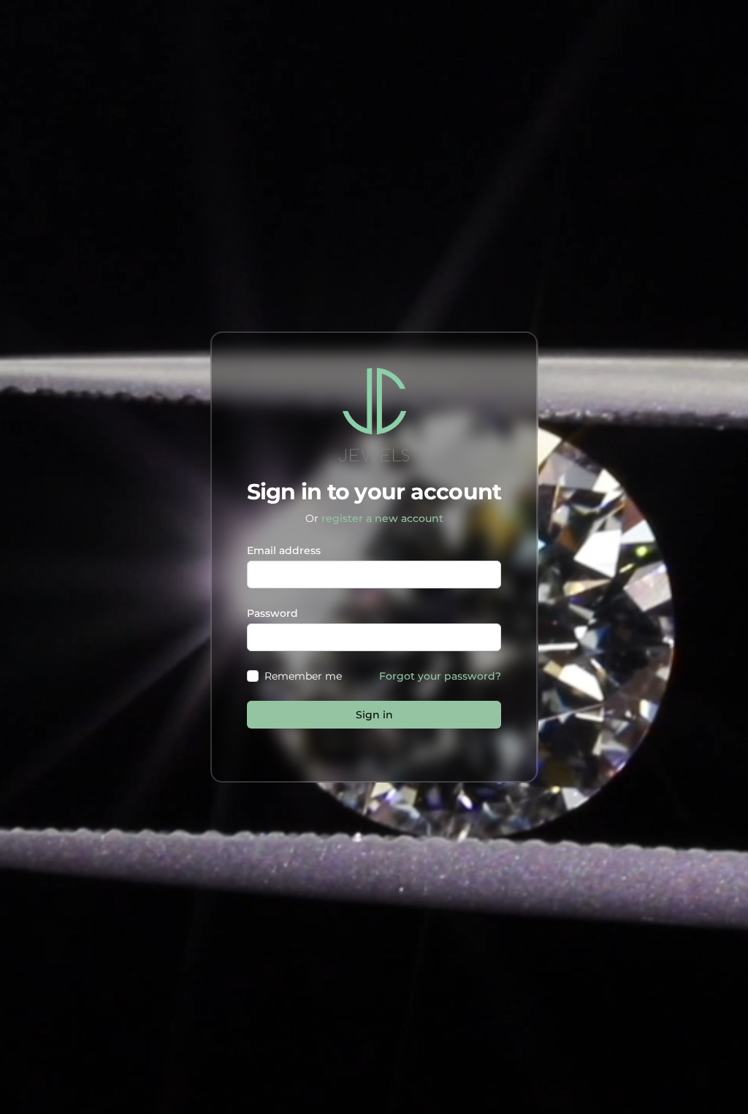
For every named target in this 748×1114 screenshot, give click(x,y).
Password (272, 613)
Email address (284, 550)
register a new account (382, 518)
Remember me (303, 676)
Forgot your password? (440, 676)
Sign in (374, 714)
